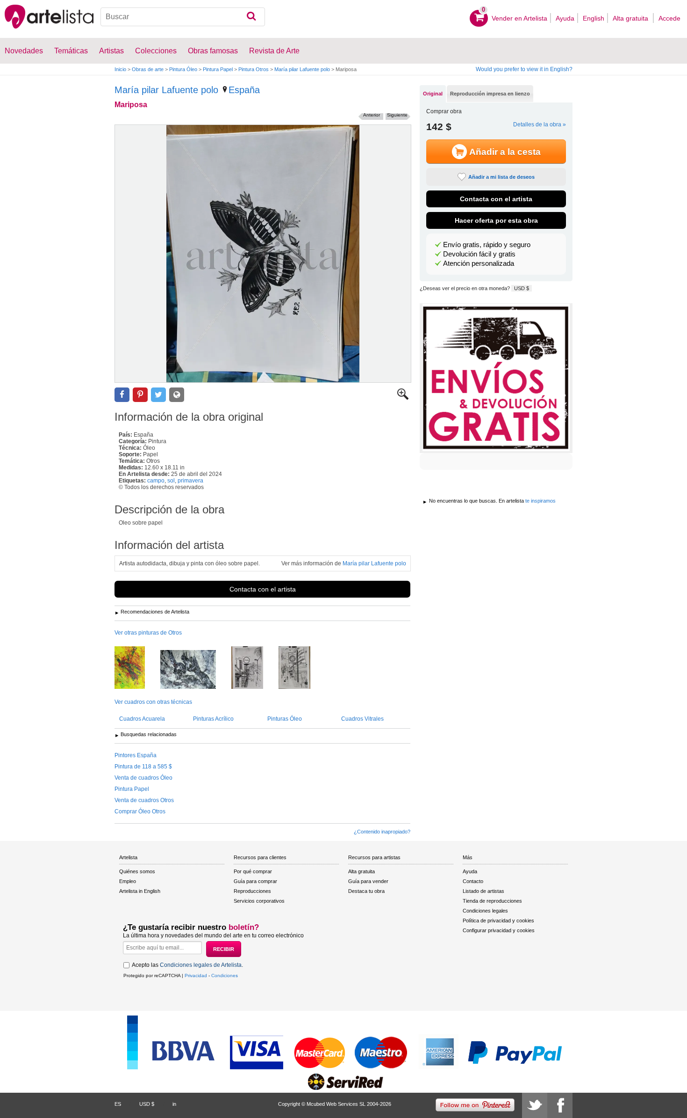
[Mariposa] (263, 253)
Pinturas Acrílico (213, 719)
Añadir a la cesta (505, 152)
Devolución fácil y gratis (479, 254)
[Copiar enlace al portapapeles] (176, 394)
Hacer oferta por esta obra (496, 220)
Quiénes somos (137, 871)
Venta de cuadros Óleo (143, 778)
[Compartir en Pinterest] (140, 394)
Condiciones (224, 975)
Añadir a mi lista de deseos (501, 177)
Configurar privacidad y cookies (499, 930)
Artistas (111, 51)
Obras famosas (213, 51)
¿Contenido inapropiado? (382, 831)
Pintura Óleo (183, 69)
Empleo (127, 881)
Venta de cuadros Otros (144, 800)
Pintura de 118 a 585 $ (143, 766)
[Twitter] (534, 1105)
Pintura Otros (253, 69)
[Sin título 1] (195, 670)
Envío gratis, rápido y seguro (486, 244)
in (174, 1104)
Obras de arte (148, 69)
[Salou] (254, 668)
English (593, 18)
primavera (190, 480)
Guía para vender (368, 881)
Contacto (473, 881)
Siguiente (397, 114)
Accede (669, 18)
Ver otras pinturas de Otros (148, 632)
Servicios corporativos (259, 901)
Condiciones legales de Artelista (201, 965)
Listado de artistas (483, 891)
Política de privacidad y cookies (498, 920)
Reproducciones (252, 891)
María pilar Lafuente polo (302, 69)
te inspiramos (540, 501)
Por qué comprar (253, 871)
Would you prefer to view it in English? (524, 69)
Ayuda (565, 18)
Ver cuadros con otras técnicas (153, 702)
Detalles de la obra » (539, 124)
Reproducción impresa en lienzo (490, 93)
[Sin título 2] (136, 668)
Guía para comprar (255, 881)
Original (433, 93)
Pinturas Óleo (284, 719)
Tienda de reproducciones (492, 901)
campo (156, 480)
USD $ (521, 288)
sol (171, 480)
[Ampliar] (402, 398)
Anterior (371, 114)
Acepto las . (187, 965)
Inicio (120, 69)
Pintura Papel (218, 69)
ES (117, 1104)
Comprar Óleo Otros (139, 811)
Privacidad (196, 975)
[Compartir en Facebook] (121, 394)
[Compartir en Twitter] (158, 394)
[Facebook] (559, 1105)
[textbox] (182, 16)
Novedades (24, 51)
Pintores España (135, 755)
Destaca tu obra (366, 891)
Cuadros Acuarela (142, 719)
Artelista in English (139, 891)
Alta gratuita (631, 18)
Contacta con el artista (262, 589)
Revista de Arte (274, 51)
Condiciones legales (485, 910)
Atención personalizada (478, 263)
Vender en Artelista (519, 18)
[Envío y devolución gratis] (496, 378)
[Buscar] (251, 16)
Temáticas (71, 51)
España (244, 90)
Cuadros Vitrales (362, 719)
